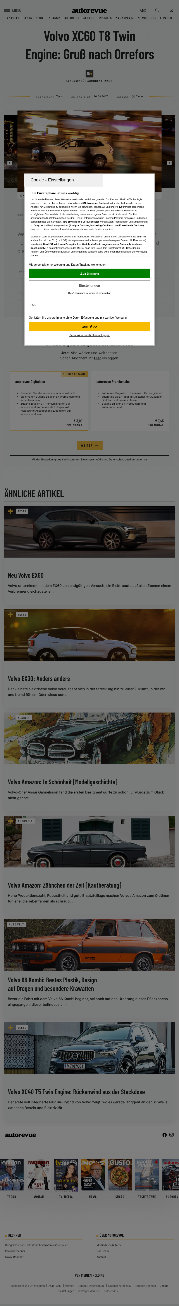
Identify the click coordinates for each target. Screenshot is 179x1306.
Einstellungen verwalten (89, 285)
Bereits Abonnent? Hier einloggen (89, 335)
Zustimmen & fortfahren (89, 273)
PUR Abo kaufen (89, 326)
